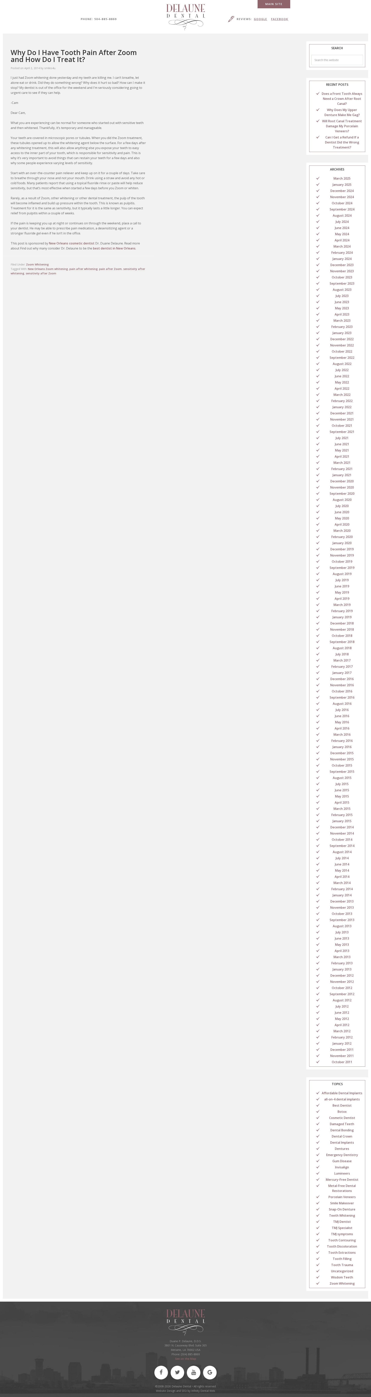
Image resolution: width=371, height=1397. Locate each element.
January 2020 (342, 543)
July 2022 (342, 370)
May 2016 (342, 722)
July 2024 (342, 222)
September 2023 (342, 283)
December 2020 (342, 481)
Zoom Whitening (37, 264)
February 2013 (342, 963)
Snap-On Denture (342, 1209)
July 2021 (342, 438)
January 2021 (342, 475)
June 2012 (342, 1012)
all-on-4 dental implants (342, 1099)
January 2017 (342, 673)
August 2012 (342, 1000)
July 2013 (342, 932)
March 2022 (342, 395)
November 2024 (342, 197)
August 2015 (342, 778)
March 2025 (342, 178)
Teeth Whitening (342, 1215)
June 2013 (342, 938)
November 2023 (342, 271)
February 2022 (342, 401)
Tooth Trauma (342, 1265)
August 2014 (342, 852)
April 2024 (342, 240)
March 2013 (342, 957)
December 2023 (342, 265)
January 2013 (342, 969)
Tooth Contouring (342, 1240)
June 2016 (342, 716)
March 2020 (342, 530)
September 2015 (342, 771)
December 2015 (342, 753)
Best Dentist (342, 1105)
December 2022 (342, 339)
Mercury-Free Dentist (342, 1179)
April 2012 (342, 1025)
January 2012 (342, 1043)
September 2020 (342, 493)
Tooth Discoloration (342, 1246)
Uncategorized (342, 1271)
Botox (342, 1111)
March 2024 (342, 246)
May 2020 (342, 518)
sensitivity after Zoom (41, 273)
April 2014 (342, 877)
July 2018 (342, 654)
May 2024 (342, 234)
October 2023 (342, 277)
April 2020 (342, 524)
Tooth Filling (342, 1259)
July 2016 (342, 710)
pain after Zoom (110, 269)
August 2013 (342, 926)
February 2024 (342, 252)
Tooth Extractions (342, 1252)
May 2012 (342, 1019)
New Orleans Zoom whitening (48, 269)
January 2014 (342, 895)
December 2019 (342, 549)
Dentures (342, 1149)
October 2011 (342, 1062)
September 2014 (342, 846)
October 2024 (342, 203)
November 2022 (342, 345)
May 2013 (342, 944)
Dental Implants (342, 1142)
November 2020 (342, 487)
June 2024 (342, 228)
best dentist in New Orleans (114, 248)
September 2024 (342, 209)
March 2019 (342, 605)
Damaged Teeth (342, 1124)
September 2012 (342, 994)
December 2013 (342, 901)
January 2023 (342, 333)
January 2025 (342, 184)
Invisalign (342, 1167)
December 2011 (342, 1050)
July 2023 (342, 296)
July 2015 (342, 784)
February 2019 (342, 611)
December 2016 (342, 679)
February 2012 (342, 1037)
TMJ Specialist (342, 1228)
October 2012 (342, 988)
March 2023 (342, 320)
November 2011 (342, 1056)
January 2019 (342, 617)
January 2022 (342, 407)
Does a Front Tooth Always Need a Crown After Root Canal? (342, 99)
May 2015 (342, 796)
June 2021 (342, 444)
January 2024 (342, 259)
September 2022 (342, 357)
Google (260, 19)
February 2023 (342, 327)
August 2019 (342, 574)
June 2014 (342, 864)
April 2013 (342, 951)
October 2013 (342, 914)
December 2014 (342, 827)
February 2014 (342, 889)
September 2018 (342, 642)
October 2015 (342, 765)
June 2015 (342, 790)
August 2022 (342, 364)
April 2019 (342, 598)
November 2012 (342, 982)
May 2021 (342, 450)
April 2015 (342, 802)
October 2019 (342, 561)
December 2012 (342, 975)
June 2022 (342, 376)
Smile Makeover (342, 1203)
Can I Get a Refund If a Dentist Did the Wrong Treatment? (342, 142)
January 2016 (342, 747)
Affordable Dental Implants (342, 1093)
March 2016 (342, 734)
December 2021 (342, 413)
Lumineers (342, 1173)
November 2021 (342, 419)
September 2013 (342, 920)
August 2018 (342, 648)
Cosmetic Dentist (342, 1118)
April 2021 (342, 456)
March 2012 (342, 1031)
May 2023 (342, 308)
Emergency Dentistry (342, 1155)
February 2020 (342, 537)
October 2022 (342, 351)
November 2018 (342, 629)
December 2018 (342, 623)
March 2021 (342, 463)
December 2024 (342, 191)
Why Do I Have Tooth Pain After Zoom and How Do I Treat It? (74, 56)
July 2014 (342, 858)
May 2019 (342, 592)
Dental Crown (342, 1136)
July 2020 (342, 506)
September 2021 (342, 432)
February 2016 (342, 741)
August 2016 (342, 703)
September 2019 (342, 568)
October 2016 (342, 691)
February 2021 (342, 469)
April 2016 (342, 728)
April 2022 (342, 388)
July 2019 (342, 580)
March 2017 (342, 660)
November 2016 (342, 685)
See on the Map (185, 1359)
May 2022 (342, 382)
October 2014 (342, 839)
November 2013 (342, 907)
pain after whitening (83, 269)
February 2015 (342, 815)
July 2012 (342, 1006)
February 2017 (342, 666)
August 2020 (342, 500)
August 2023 (342, 290)
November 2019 (342, 555)
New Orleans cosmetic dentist (71, 243)
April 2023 (342, 314)
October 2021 (342, 425)
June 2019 (342, 586)
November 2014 (342, 833)
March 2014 (342, 883)
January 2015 (342, 821)
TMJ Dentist (342, 1222)
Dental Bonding (342, 1130)
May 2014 (342, 870)
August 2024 (342, 215)
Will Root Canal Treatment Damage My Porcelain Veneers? (342, 126)
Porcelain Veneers (342, 1197)
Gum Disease (342, 1161)
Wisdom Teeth (342, 1277)
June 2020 (342, 512)
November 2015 (342, 759)
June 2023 (342, 302)
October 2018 (342, 636)
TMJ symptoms (342, 1234)
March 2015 (342, 809)
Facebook (279, 19)
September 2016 (342, 697)
